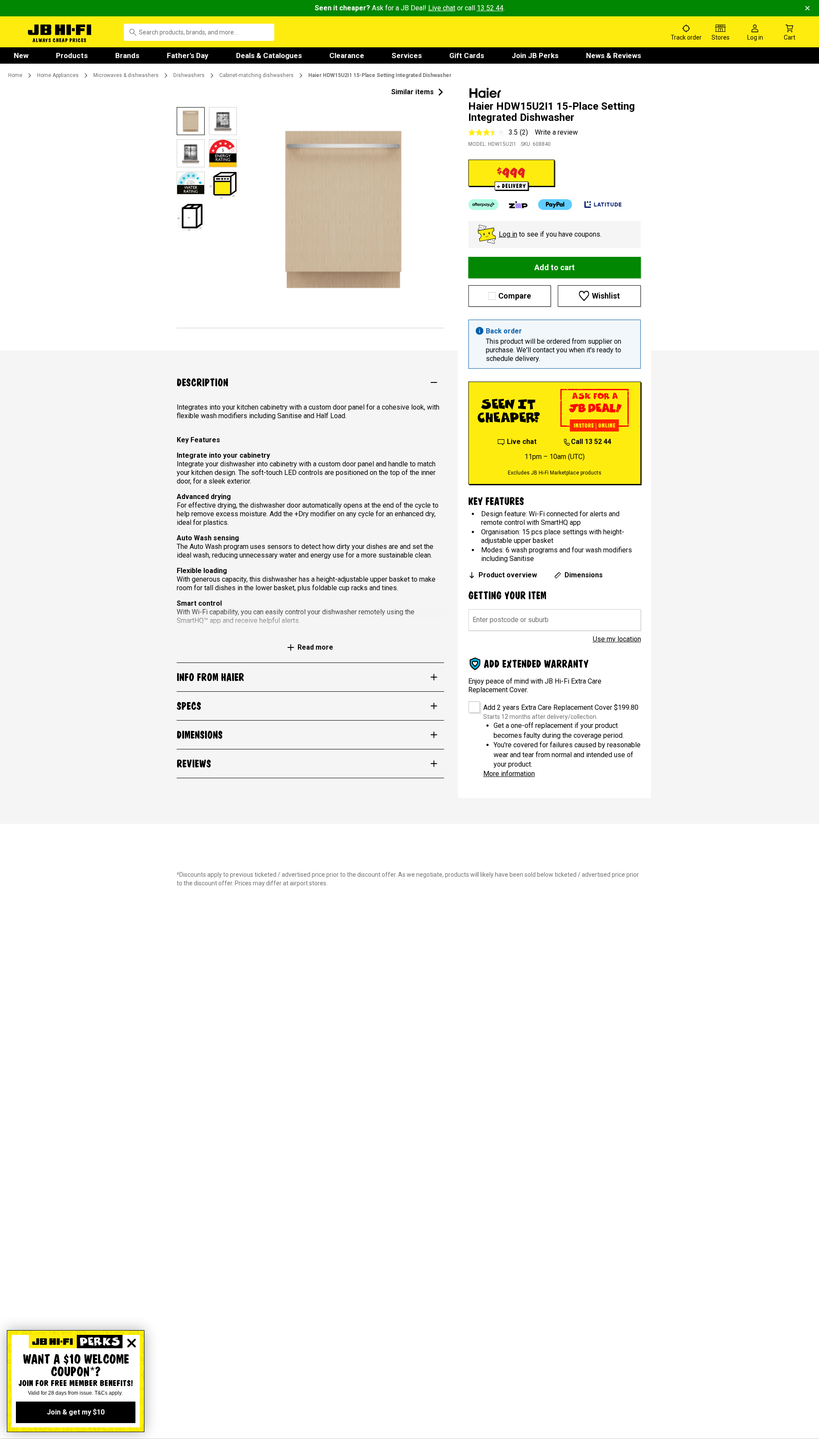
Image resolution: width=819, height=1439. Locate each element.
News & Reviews (613, 55)
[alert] (554, 344)
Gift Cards (466, 55)
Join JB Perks (535, 55)
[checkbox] (471, 704)
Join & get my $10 (75, 1412)
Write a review (556, 132)
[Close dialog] (131, 1343)
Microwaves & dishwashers (126, 75)
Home (15, 75)
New (21, 55)
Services (407, 55)
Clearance (346, 55)
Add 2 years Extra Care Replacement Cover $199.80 (560, 707)
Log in (508, 234)
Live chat (441, 8)
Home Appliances (58, 75)
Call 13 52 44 (591, 442)
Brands (127, 55)
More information (509, 774)
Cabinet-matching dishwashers (256, 75)
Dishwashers (189, 75)
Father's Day (188, 55)
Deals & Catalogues (269, 55)
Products (72, 55)
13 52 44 (490, 8)
